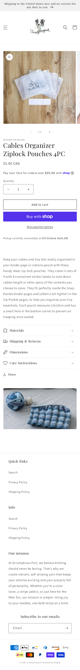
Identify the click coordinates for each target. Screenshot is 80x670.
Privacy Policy (18, 482)
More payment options (40, 226)
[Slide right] (49, 132)
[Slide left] (30, 132)
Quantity (8, 181)
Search (13, 472)
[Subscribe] (66, 628)
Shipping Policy (19, 492)
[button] (5, 27)
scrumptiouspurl (34, 662)
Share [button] (12, 374)
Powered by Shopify (51, 662)
